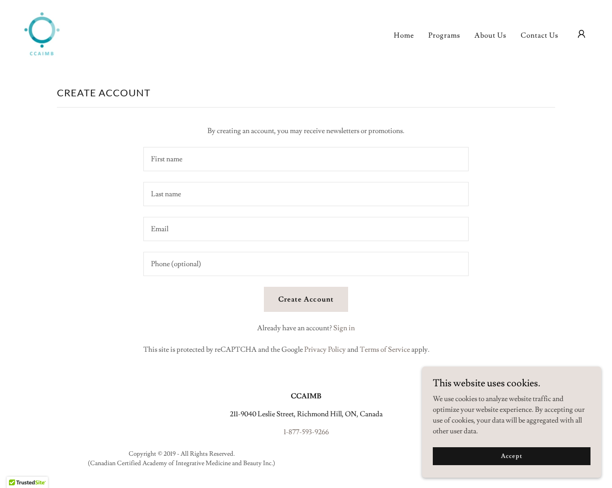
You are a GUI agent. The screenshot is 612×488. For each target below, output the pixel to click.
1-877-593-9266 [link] (306, 432)
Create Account (305, 299)
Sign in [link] (344, 328)
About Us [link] (490, 35)
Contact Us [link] (539, 35)
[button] (581, 34)
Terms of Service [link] (385, 349)
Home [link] (404, 35)
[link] (42, 32)
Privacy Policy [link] (325, 349)
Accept (511, 456)
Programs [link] (444, 35)
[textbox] (305, 159)
